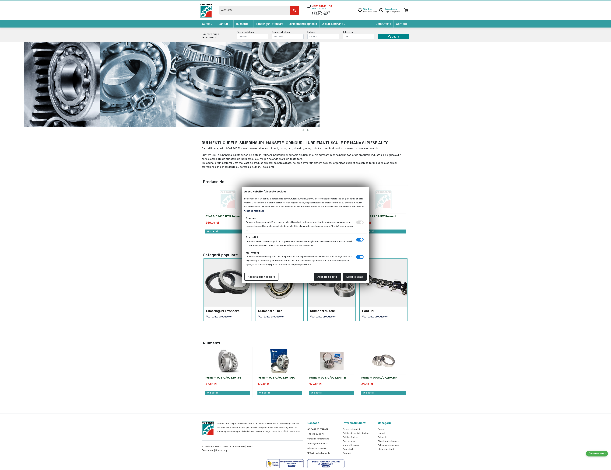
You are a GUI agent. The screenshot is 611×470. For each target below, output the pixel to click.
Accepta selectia (327, 276)
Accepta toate (354, 276)
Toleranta (348, 32)
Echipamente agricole (302, 24)
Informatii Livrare (351, 445)
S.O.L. (257, 446)
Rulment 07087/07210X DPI (379, 377)
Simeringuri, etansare (269, 24)
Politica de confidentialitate (356, 433)
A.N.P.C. (250, 446)
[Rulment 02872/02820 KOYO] (279, 360)
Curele (206, 24)
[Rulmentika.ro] (206, 10)
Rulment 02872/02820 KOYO (276, 377)
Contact (401, 24)
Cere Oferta (383, 24)
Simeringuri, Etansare (223, 311)
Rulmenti (242, 24)
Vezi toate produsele (218, 316)
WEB (240, 446)
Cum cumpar (349, 441)
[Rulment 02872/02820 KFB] (228, 360)
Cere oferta (348, 449)
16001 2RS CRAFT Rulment (378, 216)
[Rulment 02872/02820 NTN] (332, 360)
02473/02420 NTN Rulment (223, 216)
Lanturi (223, 24)
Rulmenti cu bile (270, 311)
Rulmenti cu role (322, 311)
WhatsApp (222, 450)
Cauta (395, 36)
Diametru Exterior (281, 32)
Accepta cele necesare (261, 276)
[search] (294, 10)
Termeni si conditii (351, 429)
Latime (311, 32)
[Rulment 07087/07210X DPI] (383, 360)
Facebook (209, 450)
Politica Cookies (350, 437)
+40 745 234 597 (320, 8)
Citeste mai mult (254, 210)
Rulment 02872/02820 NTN (327, 377)
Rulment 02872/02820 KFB (223, 377)
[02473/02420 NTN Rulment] (227, 199)
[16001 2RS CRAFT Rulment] (383, 199)
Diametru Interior (246, 32)
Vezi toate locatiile (319, 453)
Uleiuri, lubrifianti (333, 24)
